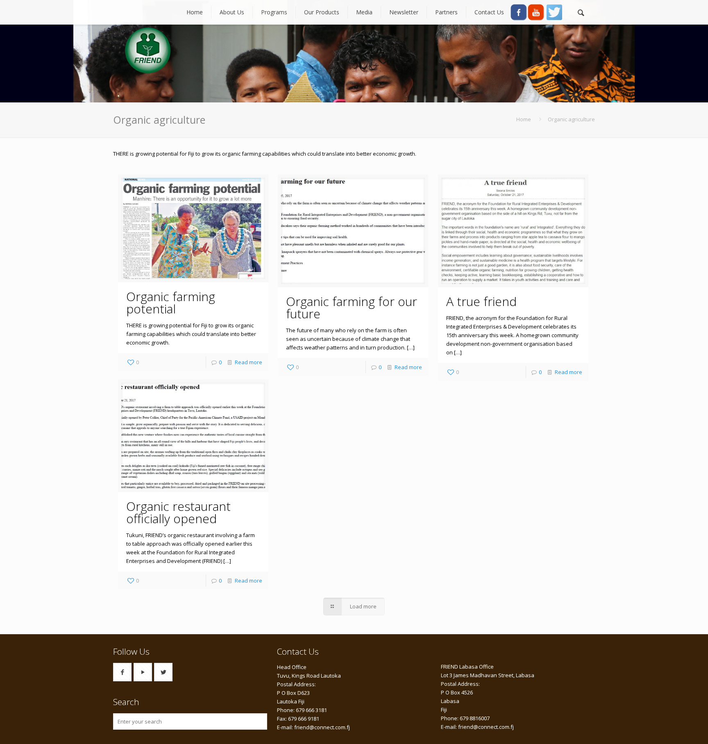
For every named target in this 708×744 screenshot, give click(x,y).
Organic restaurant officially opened (178, 512)
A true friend (481, 301)
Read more (248, 362)
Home (523, 119)
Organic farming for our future (351, 307)
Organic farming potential (170, 302)
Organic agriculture (571, 119)
